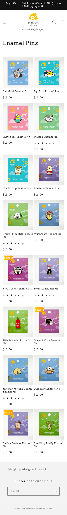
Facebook (41, 469)
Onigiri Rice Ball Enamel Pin (18, 235)
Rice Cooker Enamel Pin (17, 288)
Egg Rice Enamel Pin (46, 91)
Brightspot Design (29, 508)
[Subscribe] (55, 491)
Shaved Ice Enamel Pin (16, 136)
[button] (5, 22)
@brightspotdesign (19, 469)
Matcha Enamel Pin (46, 136)
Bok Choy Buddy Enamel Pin (48, 445)
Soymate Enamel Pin (46, 288)
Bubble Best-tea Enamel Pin (17, 445)
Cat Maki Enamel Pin (15, 91)
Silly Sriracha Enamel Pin (16, 342)
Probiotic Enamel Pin (46, 188)
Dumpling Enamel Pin (47, 388)
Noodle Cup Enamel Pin (17, 188)
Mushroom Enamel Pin (48, 234)
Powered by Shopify (44, 508)
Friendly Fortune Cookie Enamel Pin (17, 390)
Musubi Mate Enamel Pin (47, 342)
